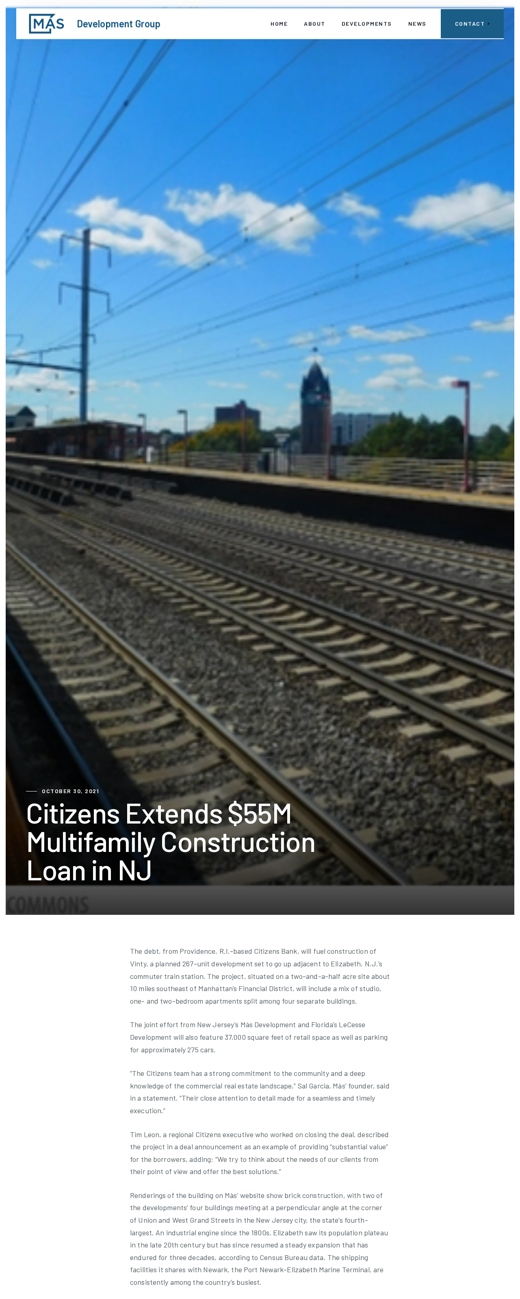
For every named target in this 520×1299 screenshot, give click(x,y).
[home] (46, 23)
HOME (279, 23)
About (314, 23)
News (417, 23)
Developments (367, 23)
